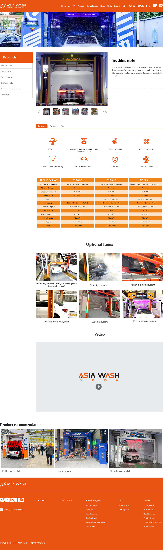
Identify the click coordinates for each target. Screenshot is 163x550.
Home (63, 6)
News (102, 6)
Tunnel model (6, 71)
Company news (124, 505)
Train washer (5, 95)
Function (53, 126)
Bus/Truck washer (7, 83)
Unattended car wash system (10, 89)
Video (63, 126)
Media (109, 6)
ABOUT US (66, 500)
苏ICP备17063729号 (38, 543)
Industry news (124, 510)
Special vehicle (149, 526)
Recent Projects (92, 6)
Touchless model (7, 77)
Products (81, 6)
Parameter (41, 126)
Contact (117, 6)
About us (71, 6)
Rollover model (6, 65)
